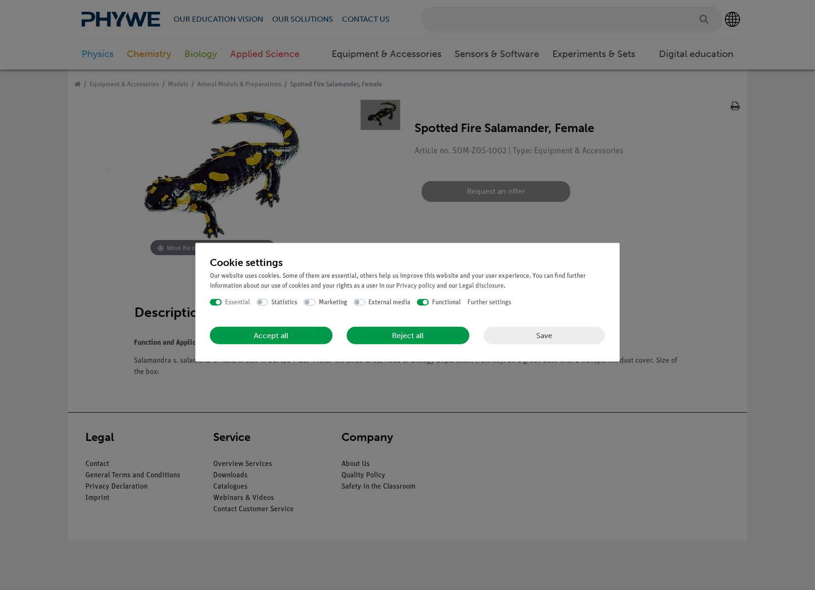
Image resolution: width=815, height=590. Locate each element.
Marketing (333, 302)
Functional (446, 302)
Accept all (271, 335)
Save (544, 335)
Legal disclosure (481, 285)
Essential (237, 302)
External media (389, 302)
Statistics (284, 302)
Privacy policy (415, 285)
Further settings (489, 302)
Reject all (408, 335)
